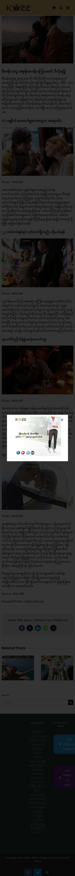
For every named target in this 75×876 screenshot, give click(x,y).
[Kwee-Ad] (37, 418)
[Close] (62, 419)
